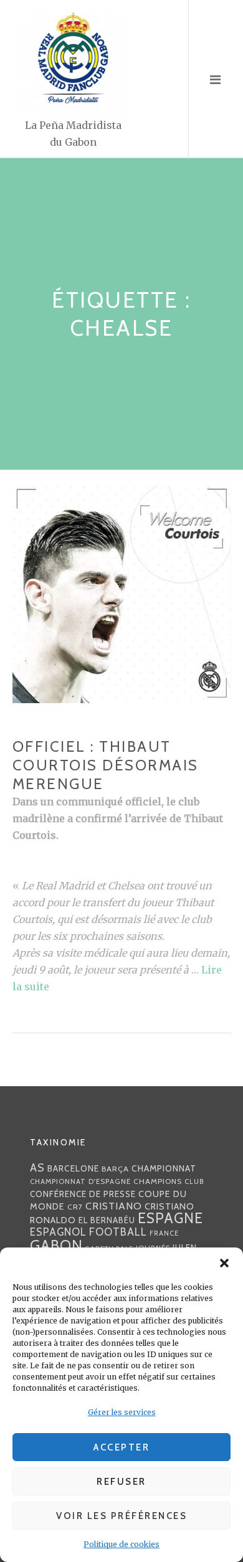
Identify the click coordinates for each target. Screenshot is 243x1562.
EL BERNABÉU (107, 1220)
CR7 (75, 1206)
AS (37, 1167)
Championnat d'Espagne (80, 1181)
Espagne (170, 1218)
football (118, 1232)
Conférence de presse (83, 1194)
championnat (163, 1168)
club (194, 1181)
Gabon (56, 1245)
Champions (157, 1181)
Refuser (121, 1481)
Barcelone (73, 1168)
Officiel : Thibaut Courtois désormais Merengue (105, 765)
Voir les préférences (121, 1516)
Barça (115, 1168)
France (164, 1233)
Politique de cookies (121, 1544)
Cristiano (113, 1206)
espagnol (58, 1232)
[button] (224, 1263)
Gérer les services (122, 1412)
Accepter (121, 1447)
